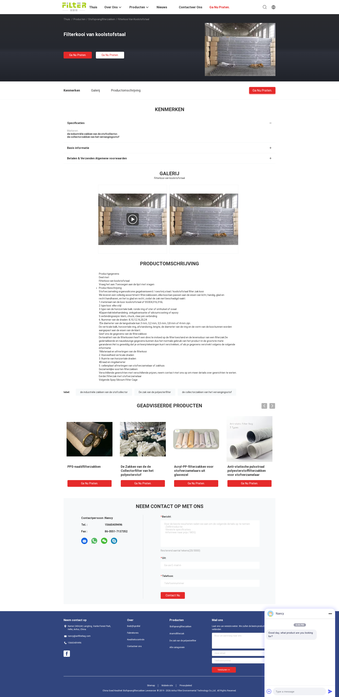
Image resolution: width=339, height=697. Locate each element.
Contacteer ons (134, 646)
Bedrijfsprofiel (133, 626)
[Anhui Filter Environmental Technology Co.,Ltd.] (74, 6)
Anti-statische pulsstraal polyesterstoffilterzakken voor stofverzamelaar (111, 471)
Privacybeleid (186, 685)
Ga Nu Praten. (77, 55)
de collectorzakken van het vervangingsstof (207, 392)
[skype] (114, 541)
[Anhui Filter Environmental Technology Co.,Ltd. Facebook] (67, 654)
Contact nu (173, 595)
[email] (84, 541)
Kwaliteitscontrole (135, 639)
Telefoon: (168, 576)
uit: (164, 558)
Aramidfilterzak (177, 633)
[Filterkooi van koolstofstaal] (240, 49)
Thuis (67, 19)
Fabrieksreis (133, 633)
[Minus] (330, 614)
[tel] (124, 541)
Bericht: (166, 516)
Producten (79, 19)
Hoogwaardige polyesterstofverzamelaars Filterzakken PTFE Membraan (273, 471)
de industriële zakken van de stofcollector (104, 392)
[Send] (330, 691)
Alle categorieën (177, 647)
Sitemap (151, 685)
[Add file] (269, 691)
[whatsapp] (94, 541)
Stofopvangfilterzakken (101, 19)
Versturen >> (224, 670)
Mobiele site (167, 685)
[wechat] (104, 541)
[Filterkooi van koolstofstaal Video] (132, 219)
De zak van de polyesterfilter (155, 392)
